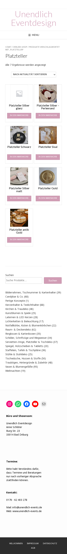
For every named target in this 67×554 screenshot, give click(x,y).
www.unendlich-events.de (27, 511)
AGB (33, 548)
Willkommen (16, 543)
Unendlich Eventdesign (33, 18)
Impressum (33, 543)
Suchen (9, 275)
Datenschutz (50, 543)
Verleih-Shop (20, 47)
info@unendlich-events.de (27, 507)
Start (8, 47)
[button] (6, 547)
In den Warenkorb (19, 115)
